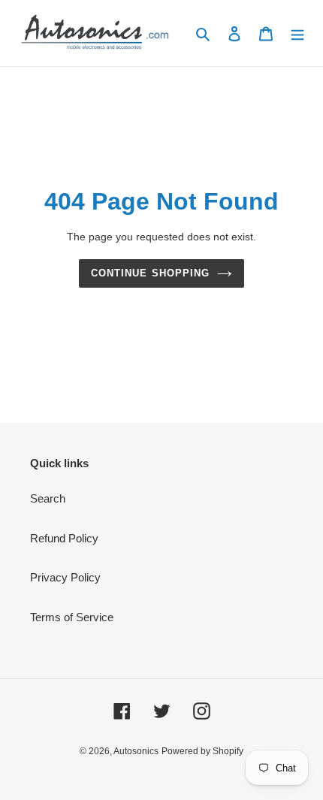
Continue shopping (150, 273)
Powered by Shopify (202, 751)
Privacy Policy (65, 577)
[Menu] (297, 33)
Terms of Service (71, 617)
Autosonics (135, 751)
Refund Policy (64, 538)
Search (47, 498)
